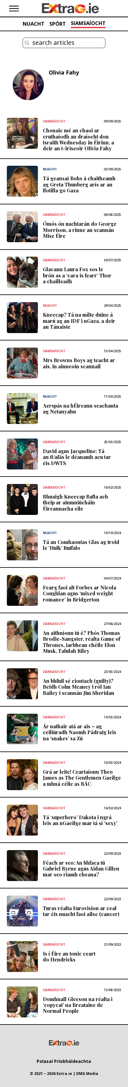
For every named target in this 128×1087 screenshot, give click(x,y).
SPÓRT (57, 23)
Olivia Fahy (64, 72)
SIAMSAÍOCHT (88, 23)
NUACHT (33, 23)
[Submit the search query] (27, 43)
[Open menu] (14, 8)
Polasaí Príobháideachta (64, 1061)
